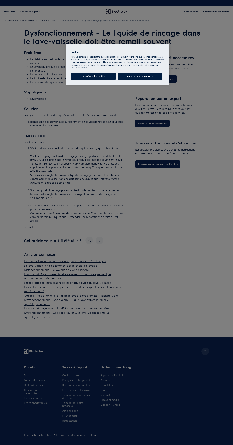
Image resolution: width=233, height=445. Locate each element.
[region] (117, 64)
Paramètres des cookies (93, 76)
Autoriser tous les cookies (140, 76)
